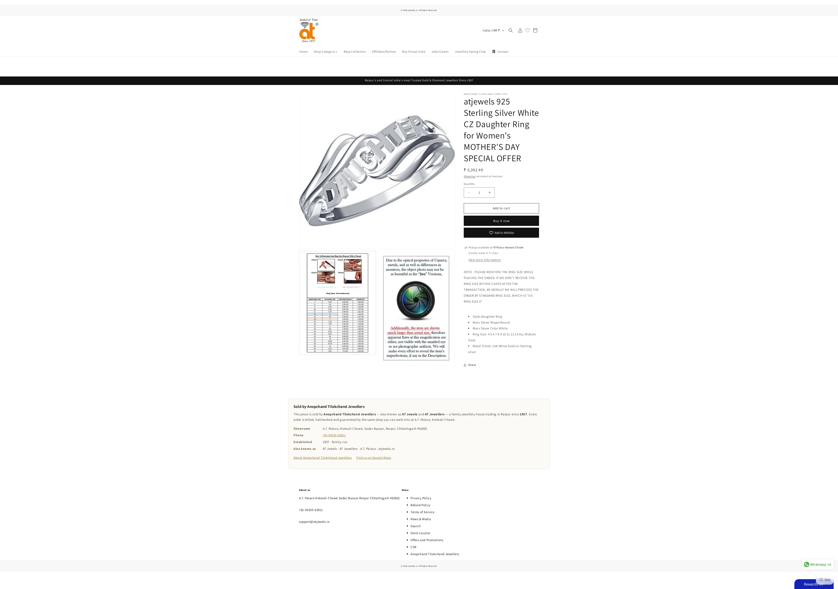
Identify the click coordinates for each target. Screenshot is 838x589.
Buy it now (501, 221)
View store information (485, 260)
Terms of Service (422, 512)
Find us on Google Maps (373, 458)
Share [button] (472, 365)
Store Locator (420, 533)
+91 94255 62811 (334, 435)
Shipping (469, 176)
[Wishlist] (527, 30)
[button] (510, 30)
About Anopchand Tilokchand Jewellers (323, 458)
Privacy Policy (420, 498)
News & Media (420, 519)
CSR (413, 547)
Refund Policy (420, 505)
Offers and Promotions (426, 540)
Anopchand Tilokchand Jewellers (434, 554)
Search (415, 526)
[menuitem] (303, 51)
